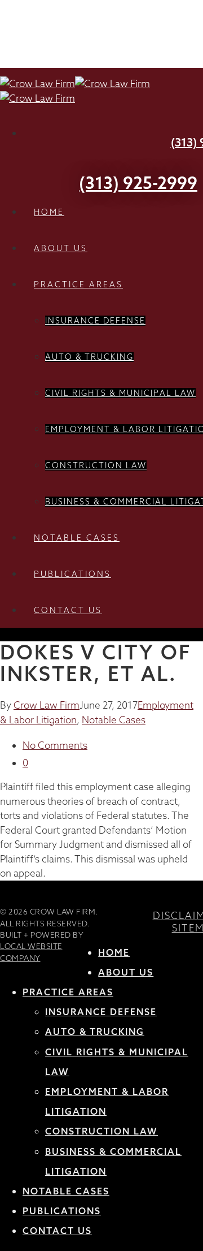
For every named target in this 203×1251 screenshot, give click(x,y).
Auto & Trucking (89, 357)
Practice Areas (78, 284)
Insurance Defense (95, 321)
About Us (60, 248)
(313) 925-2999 (138, 182)
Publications (72, 574)
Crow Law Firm (47, 705)
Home (49, 212)
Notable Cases (77, 538)
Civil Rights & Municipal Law (120, 393)
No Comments (55, 745)
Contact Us (68, 610)
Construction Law (96, 465)
